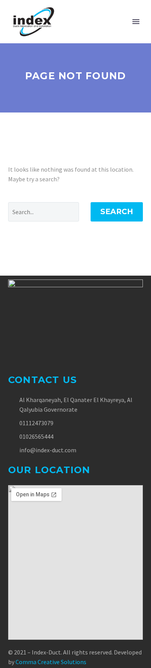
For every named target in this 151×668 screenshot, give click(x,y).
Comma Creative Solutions (50, 662)
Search (116, 211)
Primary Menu (136, 21)
